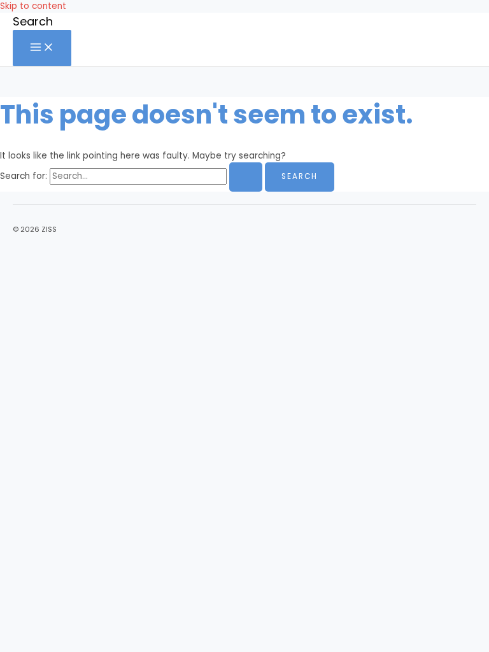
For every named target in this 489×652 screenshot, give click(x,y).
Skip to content (33, 6)
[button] (33, 21)
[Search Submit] (245, 177)
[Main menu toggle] (42, 48)
